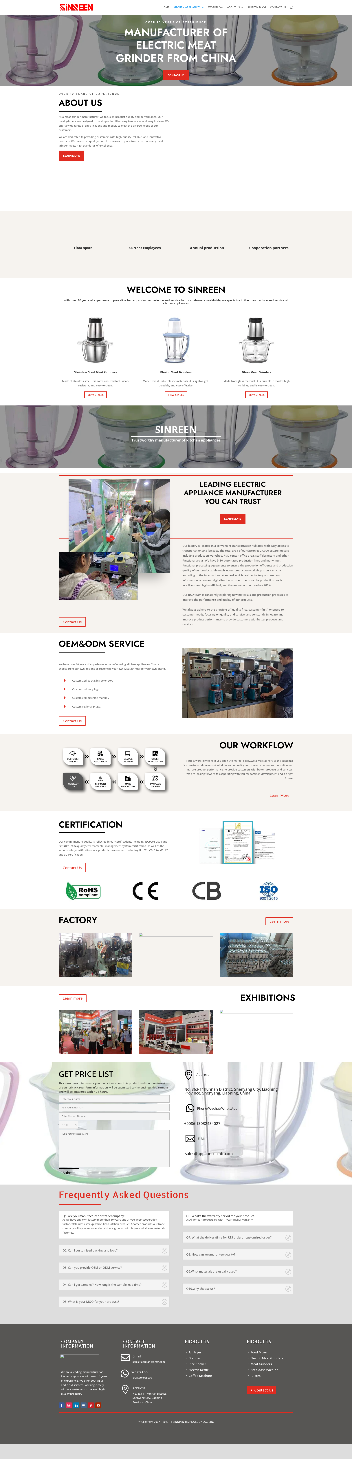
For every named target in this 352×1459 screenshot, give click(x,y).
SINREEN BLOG (256, 7)
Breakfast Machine (264, 1370)
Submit (69, 1172)
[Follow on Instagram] (69, 1405)
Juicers (256, 1376)
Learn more (279, 921)
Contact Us (176, 75)
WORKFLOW (215, 7)
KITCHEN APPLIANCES (187, 7)
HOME (165, 7)
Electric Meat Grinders (267, 1358)
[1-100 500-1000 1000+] (114, 1124)
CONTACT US (278, 7)
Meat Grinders (261, 1364)
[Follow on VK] (84, 1405)
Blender (195, 1358)
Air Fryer (195, 1352)
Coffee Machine (200, 1376)
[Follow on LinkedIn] (76, 1405)
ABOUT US (233, 7)
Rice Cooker (197, 1364)
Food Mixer (259, 1352)
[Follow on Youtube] (98, 1405)
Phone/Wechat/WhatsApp (217, 1108)
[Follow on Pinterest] (91, 1405)
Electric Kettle (199, 1370)
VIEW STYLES (95, 394)
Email (137, 1356)
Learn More (71, 155)
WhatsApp (139, 1372)
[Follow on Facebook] (62, 1405)
